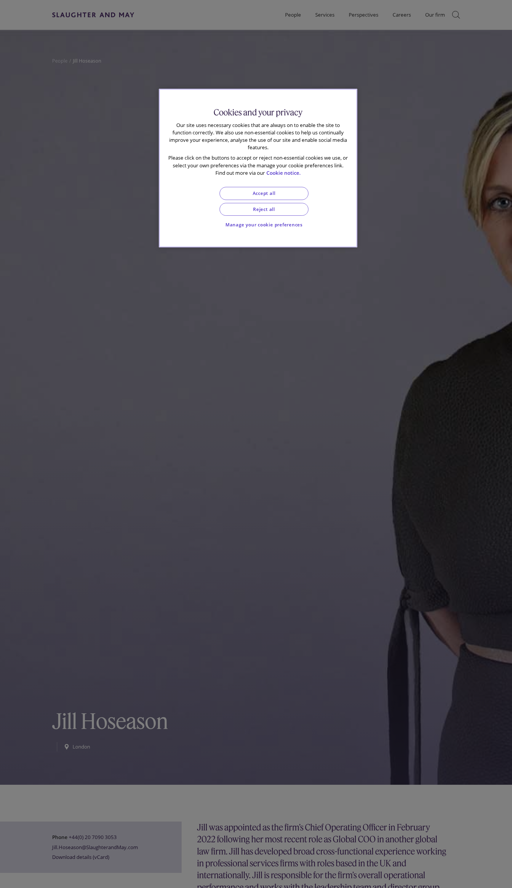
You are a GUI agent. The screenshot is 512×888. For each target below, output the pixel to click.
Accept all (264, 193)
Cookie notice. (283, 172)
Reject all (264, 209)
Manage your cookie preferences (264, 225)
